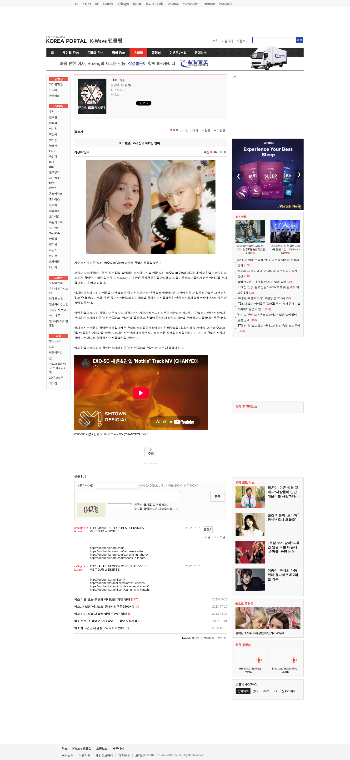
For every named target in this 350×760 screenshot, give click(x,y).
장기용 (53, 244)
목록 (176, 130)
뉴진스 (53, 250)
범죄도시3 (55, 341)
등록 (218, 496)
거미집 (53, 383)
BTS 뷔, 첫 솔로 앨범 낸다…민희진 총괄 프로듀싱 (268, 325)
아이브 (53, 255)
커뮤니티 (118, 748)
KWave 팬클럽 (81, 748)
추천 (151, 451)
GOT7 (52, 188)
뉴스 (65, 748)
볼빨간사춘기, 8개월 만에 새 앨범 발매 (261, 281)
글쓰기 (79, 131)
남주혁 (53, 205)
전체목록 (209, 637)
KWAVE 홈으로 (191, 637)
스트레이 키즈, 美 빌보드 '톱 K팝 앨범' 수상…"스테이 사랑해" (285, 249)
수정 (185, 130)
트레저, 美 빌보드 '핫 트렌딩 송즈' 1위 (261, 298)
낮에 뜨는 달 (56, 298)
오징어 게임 (56, 283)
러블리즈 (54, 210)
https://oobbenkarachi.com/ (107, 579)
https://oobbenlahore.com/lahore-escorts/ (116, 551)
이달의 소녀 (56, 222)
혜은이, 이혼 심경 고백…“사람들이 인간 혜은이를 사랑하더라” (284, 492)
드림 (51, 346)
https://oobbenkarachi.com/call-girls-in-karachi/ (120, 589)
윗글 (207, 130)
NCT (51, 183)
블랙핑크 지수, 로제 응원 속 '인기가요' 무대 (259, 633)
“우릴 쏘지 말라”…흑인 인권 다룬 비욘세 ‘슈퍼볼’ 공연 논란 (284, 547)
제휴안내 (124, 755)
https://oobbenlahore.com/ (107, 548)
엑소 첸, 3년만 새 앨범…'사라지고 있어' (99, 628)
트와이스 (54, 199)
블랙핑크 (54, 172)
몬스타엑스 (55, 193)
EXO (51, 151)
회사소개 (67, 755)
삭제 (195, 130)
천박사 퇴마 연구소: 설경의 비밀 (57, 368)
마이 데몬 (54, 315)
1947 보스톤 (56, 377)
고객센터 (141, 755)
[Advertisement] (175, 20)
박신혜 (53, 134)
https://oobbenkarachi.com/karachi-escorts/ (117, 583)
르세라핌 (54, 261)
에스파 (53, 267)
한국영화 (54, 95)
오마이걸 (54, 216)
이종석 (53, 123)
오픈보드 (102, 748)
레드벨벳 (54, 178)
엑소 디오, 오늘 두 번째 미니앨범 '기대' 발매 (102, 599)
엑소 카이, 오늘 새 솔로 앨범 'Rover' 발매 (100, 613)
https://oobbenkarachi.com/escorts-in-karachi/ (119, 586)
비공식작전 (55, 352)
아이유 (53, 128)
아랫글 (221, 130)
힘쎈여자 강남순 (58, 304)
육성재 (53, 156)
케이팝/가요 (56, 84)
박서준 (53, 140)
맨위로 (222, 637)
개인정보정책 (104, 755)
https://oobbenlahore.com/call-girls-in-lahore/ (119, 554)
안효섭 (53, 238)
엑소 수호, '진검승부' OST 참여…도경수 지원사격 (105, 621)
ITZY (51, 162)
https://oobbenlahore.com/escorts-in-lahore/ (118, 558)
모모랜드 (54, 228)
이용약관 (84, 755)
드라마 (53, 90)
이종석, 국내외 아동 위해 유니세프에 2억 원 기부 (283, 575)
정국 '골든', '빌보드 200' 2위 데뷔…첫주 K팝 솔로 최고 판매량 (250, 249)
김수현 (53, 117)
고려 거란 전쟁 (57, 310)
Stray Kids (54, 233)
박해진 (53, 145)
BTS (51, 167)
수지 (51, 111)
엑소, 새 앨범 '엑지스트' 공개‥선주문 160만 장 (104, 606)
